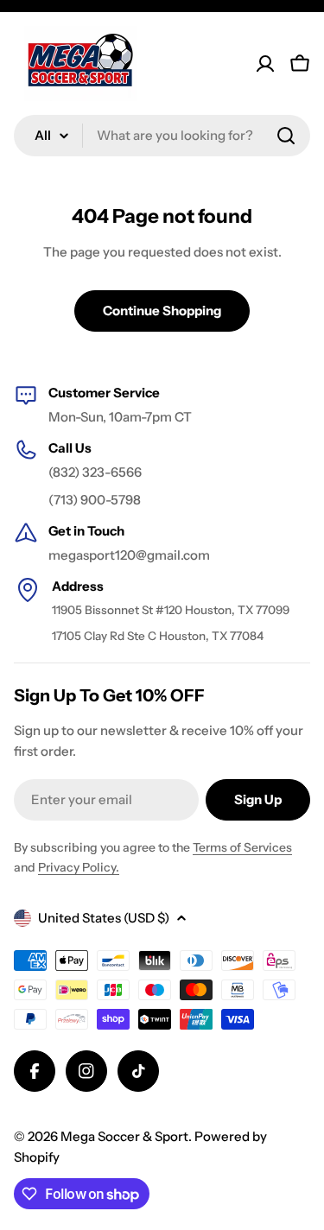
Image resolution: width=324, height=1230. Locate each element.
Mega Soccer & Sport (124, 1136)
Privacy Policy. (78, 867)
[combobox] (162, 135)
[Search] (286, 135)
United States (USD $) (103, 918)
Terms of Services (242, 847)
